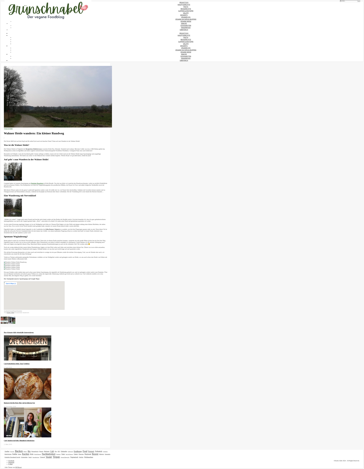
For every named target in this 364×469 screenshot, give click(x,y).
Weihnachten (88, 457)
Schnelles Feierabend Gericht (12, 457)
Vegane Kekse (185, 21)
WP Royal (18, 467)
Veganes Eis (185, 17)
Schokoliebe (24, 457)
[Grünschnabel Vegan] (48, 20)
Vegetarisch (74, 457)
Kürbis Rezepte (37, 454)
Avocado (12, 451)
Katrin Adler (10, 312)
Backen (19, 451)
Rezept (95, 454)
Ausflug (6, 311)
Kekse (19, 454)
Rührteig (101, 454)
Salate (186, 13)
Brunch (41, 451)
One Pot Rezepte (69, 454)
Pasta (185, 7)
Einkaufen (64, 451)
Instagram (11, 462)
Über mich (184, 30)
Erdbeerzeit (70, 451)
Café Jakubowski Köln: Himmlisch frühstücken (19, 440)
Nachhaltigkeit (48, 454)
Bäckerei (46, 451)
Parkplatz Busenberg (37, 183)
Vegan (56, 456)
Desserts (184, 15)
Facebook (11, 461)
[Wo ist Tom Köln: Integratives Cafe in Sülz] (4, 323)
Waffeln (81, 457)
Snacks (184, 23)
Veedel (49, 457)
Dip (56, 451)
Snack (30, 457)
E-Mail (10, 464)
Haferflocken (8, 454)
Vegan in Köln (8, 128)
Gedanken (105, 451)
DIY (59, 451)
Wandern (19, 311)
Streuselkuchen (36, 457)
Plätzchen (81, 454)
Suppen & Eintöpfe (185, 11)
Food (85, 451)
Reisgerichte (186, 9)
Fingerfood (186, 28)
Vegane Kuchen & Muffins (185, 19)
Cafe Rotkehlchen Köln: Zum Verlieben (16, 363)
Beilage (25, 451)
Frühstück (183, 3)
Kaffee (14, 454)
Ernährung (78, 451)
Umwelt (42, 457)
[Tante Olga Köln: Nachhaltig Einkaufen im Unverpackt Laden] (11, 323)
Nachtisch (58, 454)
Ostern (76, 454)
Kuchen (25, 454)
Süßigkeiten (185, 25)
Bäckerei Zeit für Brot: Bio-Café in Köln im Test (19, 403)
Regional (88, 454)
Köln (31, 454)
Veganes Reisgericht (65, 457)
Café (52, 451)
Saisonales (107, 454)
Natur (15, 311)
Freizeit (11, 311)
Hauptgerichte (184, 5)
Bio (29, 451)
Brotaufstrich (34, 451)
